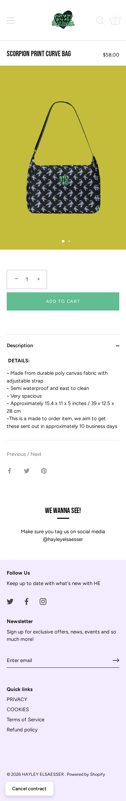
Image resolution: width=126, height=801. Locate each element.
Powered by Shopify (86, 774)
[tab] (63, 398)
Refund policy (22, 730)
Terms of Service (25, 720)
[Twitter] (10, 601)
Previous (17, 454)
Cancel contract (29, 789)
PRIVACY (17, 699)
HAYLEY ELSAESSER (43, 774)
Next (36, 454)
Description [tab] (20, 345)
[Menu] (10, 20)
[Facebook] (26, 601)
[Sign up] (116, 660)
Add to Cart (63, 301)
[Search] (100, 21)
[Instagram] (43, 601)
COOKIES (18, 709)
